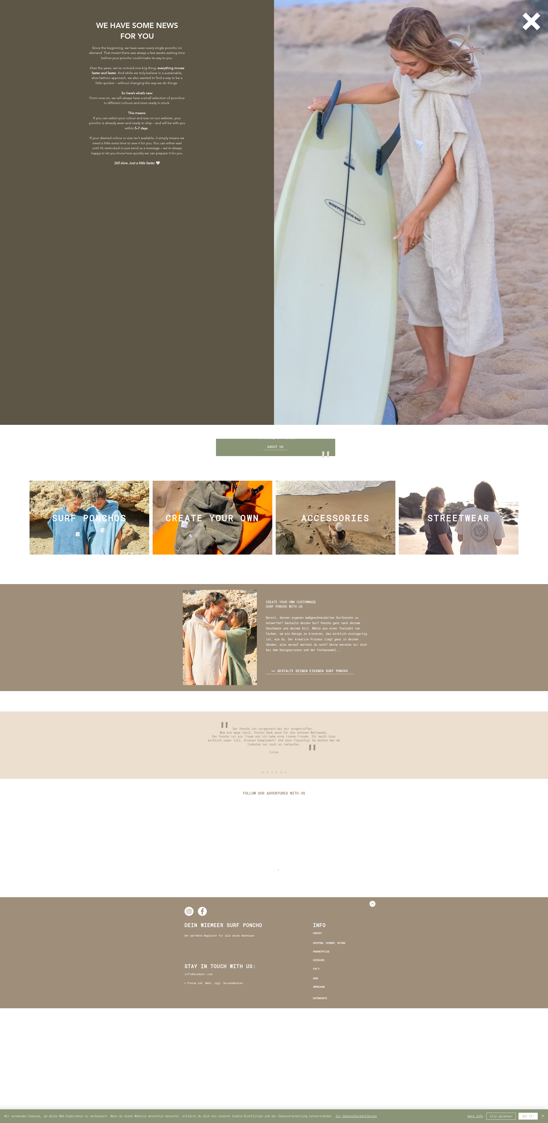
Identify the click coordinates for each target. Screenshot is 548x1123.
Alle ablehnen (501, 1116)
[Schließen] (542, 1116)
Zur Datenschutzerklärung (356, 1116)
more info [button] (475, 1116)
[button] (531, 21)
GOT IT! (528, 1116)
